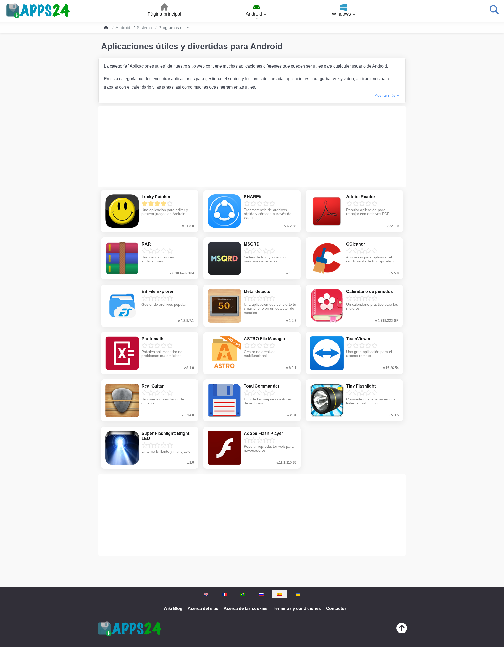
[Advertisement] (252, 147)
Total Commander (261, 386)
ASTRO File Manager (264, 339)
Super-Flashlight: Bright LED (165, 436)
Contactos (336, 608)
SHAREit (252, 197)
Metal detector (258, 291)
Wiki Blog (173, 608)
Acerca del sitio (203, 608)
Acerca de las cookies (245, 608)
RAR (146, 244)
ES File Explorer (157, 291)
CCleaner (355, 244)
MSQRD (252, 244)
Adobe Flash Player (263, 433)
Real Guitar (152, 386)
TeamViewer (358, 339)
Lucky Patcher (155, 197)
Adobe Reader (360, 197)
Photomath (152, 339)
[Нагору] (401, 629)
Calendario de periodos (369, 291)
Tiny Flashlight (361, 386)
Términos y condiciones (297, 608)
